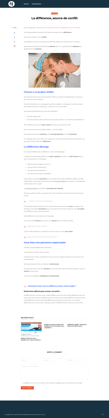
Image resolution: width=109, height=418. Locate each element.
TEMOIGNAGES (36, 4)
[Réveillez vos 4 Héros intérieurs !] (11, 4)
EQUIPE (26, 4)
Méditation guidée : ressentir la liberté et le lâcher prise (77, 325)
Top (103, 414)
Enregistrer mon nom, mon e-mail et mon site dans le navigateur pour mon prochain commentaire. (52, 383)
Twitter (54, 13)
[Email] (14, 46)
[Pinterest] (14, 41)
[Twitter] (14, 37)
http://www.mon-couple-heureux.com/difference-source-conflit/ (58, 27)
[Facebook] (14, 33)
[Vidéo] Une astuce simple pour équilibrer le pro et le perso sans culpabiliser (54, 326)
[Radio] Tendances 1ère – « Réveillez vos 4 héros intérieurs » (31, 339)
